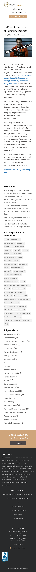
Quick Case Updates (12, 395)
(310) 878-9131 (18, 9)
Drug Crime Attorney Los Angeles (18, 498)
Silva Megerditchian (18, 310)
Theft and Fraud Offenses (14, 409)
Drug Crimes (9, 359)
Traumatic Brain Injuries (12, 320)
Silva (6, 310)
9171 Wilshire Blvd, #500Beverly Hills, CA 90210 (18, 540)
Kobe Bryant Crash (10, 278)
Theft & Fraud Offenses (18, 511)
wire (6, 324)
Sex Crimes (21, 306)
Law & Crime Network (11, 282)
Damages (8, 254)
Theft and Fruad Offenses (13, 317)
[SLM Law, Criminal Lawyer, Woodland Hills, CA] (5, 557)
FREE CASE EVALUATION (18, 16)
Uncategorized (10, 416)
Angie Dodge (15, 239)
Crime (25, 250)
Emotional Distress (10, 264)
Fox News (23, 264)
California (8, 246)
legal (23, 282)
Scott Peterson (9, 306)
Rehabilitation (9, 398)
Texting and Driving (23, 313)
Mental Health (9, 377)
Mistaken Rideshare (23, 285)
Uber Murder (26, 320)
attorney (20, 243)
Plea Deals (8, 296)
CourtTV (8, 250)
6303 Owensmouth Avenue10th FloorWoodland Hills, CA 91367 (18, 533)
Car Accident (19, 246)
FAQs (6, 366)
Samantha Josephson (11, 303)
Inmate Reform (10, 370)
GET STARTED (18, 443)
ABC (6, 239)
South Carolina (9, 313)
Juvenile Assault (19, 271)
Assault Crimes (9, 243)
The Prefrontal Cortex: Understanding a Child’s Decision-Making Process (18, 199)
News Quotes (9, 384)
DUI (20, 257)
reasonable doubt (24, 299)
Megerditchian (9, 285)
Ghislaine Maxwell (17, 268)
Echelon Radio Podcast (12, 261)
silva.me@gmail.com (18, 12)
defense (17, 254)
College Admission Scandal (15, 341)
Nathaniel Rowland (18, 289)
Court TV (17, 250)
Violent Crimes (10, 419)
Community (9, 348)
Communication (10, 345)
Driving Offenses (10, 257)
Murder (7, 289)
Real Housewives (10, 299)
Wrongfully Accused (12, 423)
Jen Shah (8, 271)
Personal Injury (20, 292)
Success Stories (10, 405)
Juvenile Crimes (10, 373)
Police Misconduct (19, 35)
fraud (6, 268)
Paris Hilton (8, 292)
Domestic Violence (11, 352)
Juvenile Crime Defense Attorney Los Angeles (18, 494)
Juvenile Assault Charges (12, 275)
